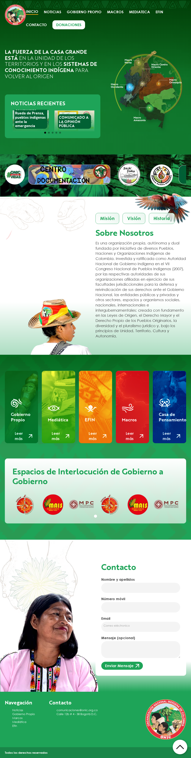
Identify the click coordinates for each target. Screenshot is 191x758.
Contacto (36, 25)
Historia (162, 218)
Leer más (19, 436)
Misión (107, 218)
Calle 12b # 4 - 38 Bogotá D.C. (77, 714)
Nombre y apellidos (118, 579)
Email (105, 618)
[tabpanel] (24, 504)
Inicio (32, 11)
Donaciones (68, 25)
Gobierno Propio (23, 714)
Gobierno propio (84, 12)
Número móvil (113, 599)
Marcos (17, 718)
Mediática (19, 722)
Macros (115, 12)
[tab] (45, 133)
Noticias (52, 12)
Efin (159, 12)
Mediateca (139, 12)
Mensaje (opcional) (118, 638)
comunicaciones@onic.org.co (77, 710)
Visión (134, 218)
